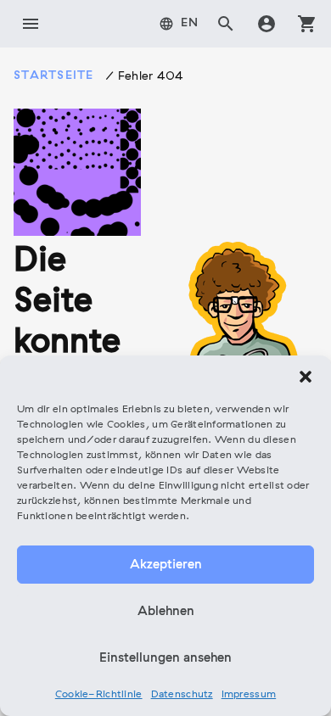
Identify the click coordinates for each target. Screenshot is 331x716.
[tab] (179, 23)
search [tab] (226, 24)
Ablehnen (165, 612)
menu (30, 24)
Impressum (249, 695)
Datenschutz (182, 695)
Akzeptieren (166, 565)
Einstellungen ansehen (165, 658)
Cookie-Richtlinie (99, 695)
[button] (305, 376)
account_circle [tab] (266, 24)
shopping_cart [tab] (307, 24)
